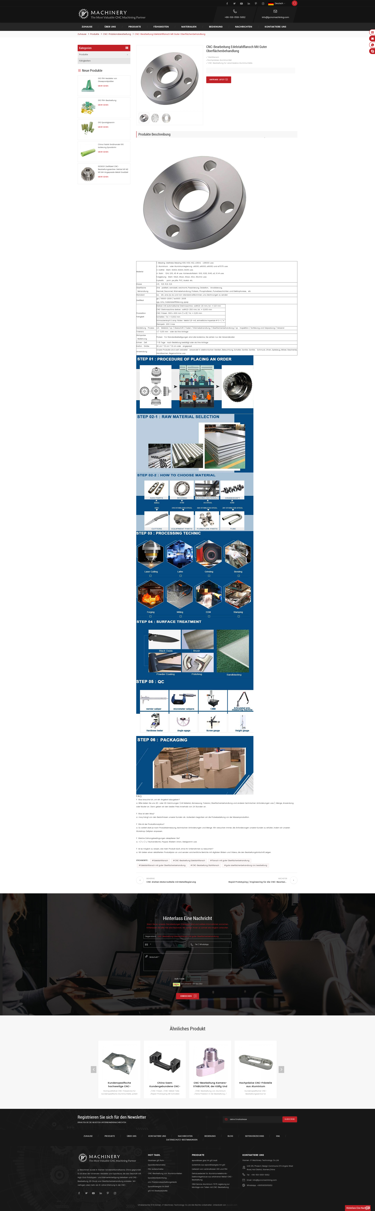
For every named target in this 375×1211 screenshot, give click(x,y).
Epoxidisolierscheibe (156, 1165)
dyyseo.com (232, 1205)
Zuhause (87, 27)
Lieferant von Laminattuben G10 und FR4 (209, 1169)
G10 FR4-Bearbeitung (107, 100)
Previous (93, 1069)
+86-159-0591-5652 (235, 17)
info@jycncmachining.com (275, 17)
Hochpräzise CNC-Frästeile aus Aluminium (210, 1084)
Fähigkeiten (161, 27)
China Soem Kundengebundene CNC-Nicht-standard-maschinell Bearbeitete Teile (119, 1084)
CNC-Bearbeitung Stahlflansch (205, 865)
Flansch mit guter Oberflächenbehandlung (230, 860)
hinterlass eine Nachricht (358, 1208)
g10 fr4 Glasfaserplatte (157, 1190)
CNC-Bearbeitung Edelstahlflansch (190, 860)
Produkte (134, 27)
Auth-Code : (179, 979)
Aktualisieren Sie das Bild (191, 984)
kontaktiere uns (275, 27)
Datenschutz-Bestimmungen (181, 1139)
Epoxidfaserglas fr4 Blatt (158, 1186)
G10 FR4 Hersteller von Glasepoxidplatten (107, 80)
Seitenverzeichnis (254, 1136)
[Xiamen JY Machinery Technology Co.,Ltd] (112, 14)
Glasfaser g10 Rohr (156, 1160)
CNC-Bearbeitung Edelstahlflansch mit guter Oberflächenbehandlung (188, 936)
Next (281, 1069)
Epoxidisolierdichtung (157, 1178)
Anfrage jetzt (217, 79)
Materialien (188, 27)
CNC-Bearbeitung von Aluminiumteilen (165, 1173)
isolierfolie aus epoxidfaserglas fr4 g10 (208, 1165)
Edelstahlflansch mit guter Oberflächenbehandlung (163, 865)
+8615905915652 (264, 1185)
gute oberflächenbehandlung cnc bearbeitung (246, 865)
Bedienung (216, 27)
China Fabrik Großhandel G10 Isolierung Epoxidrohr (111, 146)
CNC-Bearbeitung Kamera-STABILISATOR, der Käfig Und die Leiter (165, 1084)
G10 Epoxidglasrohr (106, 122)
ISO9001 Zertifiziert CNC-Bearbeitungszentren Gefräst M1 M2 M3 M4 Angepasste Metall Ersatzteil (113, 169)
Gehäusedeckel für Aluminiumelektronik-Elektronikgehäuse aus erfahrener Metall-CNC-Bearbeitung (212, 1176)
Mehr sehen (103, 86)
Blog (230, 1136)
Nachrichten (243, 27)
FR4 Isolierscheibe (155, 1169)
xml (278, 1136)
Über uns (110, 27)
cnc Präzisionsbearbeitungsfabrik (162, 1182)
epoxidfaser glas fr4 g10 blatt (204, 1160)
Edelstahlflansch (161, 860)
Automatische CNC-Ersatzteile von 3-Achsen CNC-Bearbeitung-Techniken (255, 1084)
